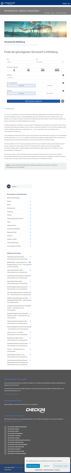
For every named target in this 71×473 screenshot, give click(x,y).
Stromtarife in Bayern (13, 429)
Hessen (9, 215)
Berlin (9, 204)
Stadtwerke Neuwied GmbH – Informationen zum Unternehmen (17, 258)
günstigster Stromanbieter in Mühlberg (46, 165)
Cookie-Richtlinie (39, 469)
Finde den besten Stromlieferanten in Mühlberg (23, 165)
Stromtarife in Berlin (13, 431)
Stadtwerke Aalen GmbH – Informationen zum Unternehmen (17, 282)
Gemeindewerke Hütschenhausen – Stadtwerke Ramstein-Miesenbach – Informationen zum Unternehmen (18, 362)
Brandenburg (11, 208)
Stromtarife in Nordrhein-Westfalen (17, 444)
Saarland (9, 235)
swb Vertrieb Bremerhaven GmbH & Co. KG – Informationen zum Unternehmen (19, 293)
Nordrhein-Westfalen (13, 229)
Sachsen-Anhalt (12, 239)
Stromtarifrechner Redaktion (14, 45)
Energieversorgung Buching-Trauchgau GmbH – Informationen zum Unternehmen (18, 308)
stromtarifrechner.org (20, 467)
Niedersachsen (11, 225)
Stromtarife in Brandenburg (15, 433)
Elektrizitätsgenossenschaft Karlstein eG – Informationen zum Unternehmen (19, 328)
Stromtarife (7, 114)
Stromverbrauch (19, 137)
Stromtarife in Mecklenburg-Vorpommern (19, 440)
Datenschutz (15, 394)
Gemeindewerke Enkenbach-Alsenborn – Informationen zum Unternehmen (19, 277)
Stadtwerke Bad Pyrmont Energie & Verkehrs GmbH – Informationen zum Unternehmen (18, 316)
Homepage (47, 13)
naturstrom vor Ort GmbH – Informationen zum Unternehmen (17, 333)
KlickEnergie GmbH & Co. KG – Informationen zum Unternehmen (17, 356)
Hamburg (10, 211)
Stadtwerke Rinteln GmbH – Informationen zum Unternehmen (17, 271)
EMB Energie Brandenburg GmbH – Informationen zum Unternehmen (17, 288)
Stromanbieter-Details (14, 246)
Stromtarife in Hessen (13, 438)
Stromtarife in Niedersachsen (16, 442)
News (9, 222)
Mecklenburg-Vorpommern (15, 218)
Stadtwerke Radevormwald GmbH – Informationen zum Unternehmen (18, 344)
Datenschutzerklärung (49, 469)
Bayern (52, 13)
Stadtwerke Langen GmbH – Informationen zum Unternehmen (17, 339)
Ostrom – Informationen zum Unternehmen (16, 350)
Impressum (57, 469)
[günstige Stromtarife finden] (8, 3)
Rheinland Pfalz (11, 232)
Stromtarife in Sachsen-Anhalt (16, 451)
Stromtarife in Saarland (14, 449)
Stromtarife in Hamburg (14, 435)
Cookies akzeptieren (33, 466)
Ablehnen (46, 466)
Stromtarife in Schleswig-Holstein (17, 453)
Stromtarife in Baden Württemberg (17, 426)
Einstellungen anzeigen (60, 466)
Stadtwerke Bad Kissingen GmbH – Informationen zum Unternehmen (17, 322)
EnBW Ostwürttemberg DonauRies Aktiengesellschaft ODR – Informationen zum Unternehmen (19, 300)
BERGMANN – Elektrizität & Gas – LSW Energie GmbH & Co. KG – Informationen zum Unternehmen (19, 264)
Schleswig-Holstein (13, 242)
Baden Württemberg (13, 198)
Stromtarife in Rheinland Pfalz (16, 446)
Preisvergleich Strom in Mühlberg (15, 167)
